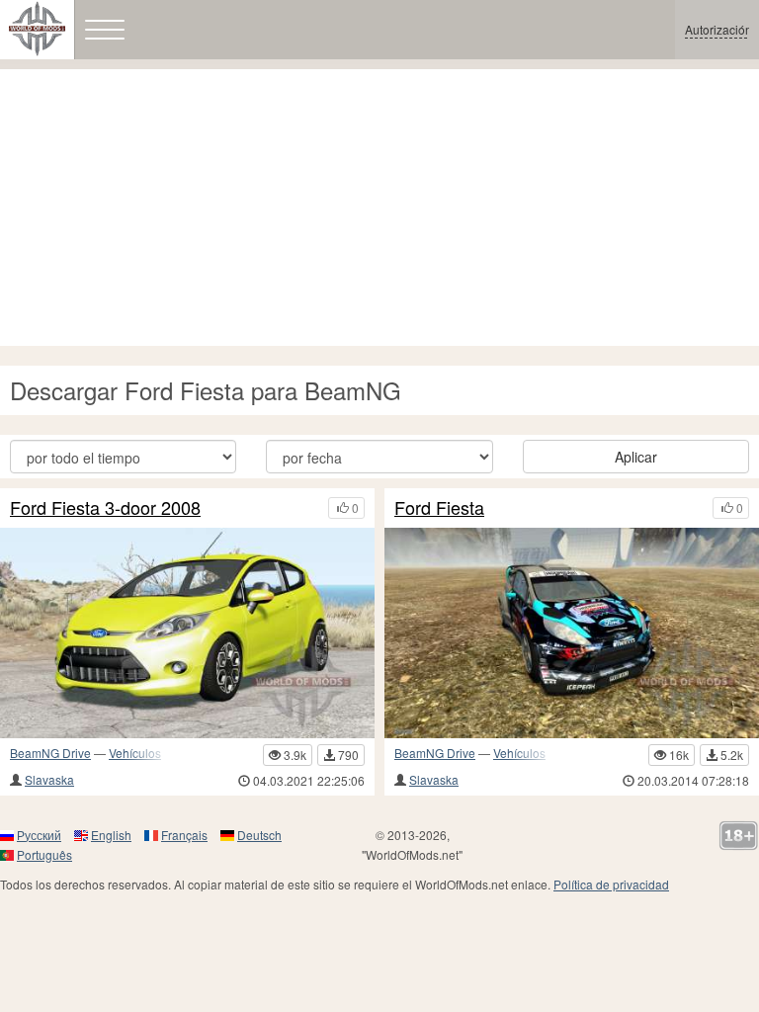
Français (184, 834)
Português (44, 854)
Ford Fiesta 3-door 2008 (105, 508)
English (111, 834)
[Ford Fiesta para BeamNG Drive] (571, 633)
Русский (39, 834)
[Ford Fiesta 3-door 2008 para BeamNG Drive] (187, 633)
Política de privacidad (611, 884)
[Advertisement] (379, 207)
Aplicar (636, 456)
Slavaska (49, 779)
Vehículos (135, 752)
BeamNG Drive (50, 752)
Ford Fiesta (439, 508)
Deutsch (259, 834)
